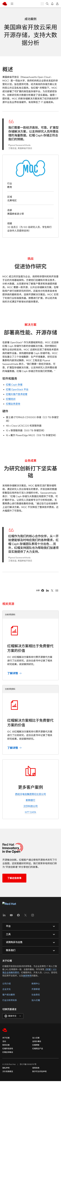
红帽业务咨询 (13, 403)
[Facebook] (18, 916)
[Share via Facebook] (42, 590)
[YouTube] (11, 916)
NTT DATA (30, 812)
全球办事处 (36, 1041)
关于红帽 (5, 1038)
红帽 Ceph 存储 (14, 384)
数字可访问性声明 (39, 1071)
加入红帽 (36, 1000)
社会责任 (36, 994)
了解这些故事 (14, 878)
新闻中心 (36, 983)
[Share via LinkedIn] (47, 590)
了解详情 (12, 673)
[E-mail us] (57, 590)
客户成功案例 (8, 994)
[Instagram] (32, 916)
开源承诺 (36, 989)
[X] (25, 916)
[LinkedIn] (4, 916)
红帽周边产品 (37, 1048)
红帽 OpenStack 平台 (17, 389)
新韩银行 (30, 800)
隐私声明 (5, 1068)
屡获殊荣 (27, 975)
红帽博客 (35, 1045)
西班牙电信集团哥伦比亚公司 (30, 794)
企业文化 (6, 989)
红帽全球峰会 (7, 1052)
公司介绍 (6, 983)
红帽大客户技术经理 (16, 394)
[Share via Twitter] (52, 590)
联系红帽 (5, 1045)
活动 (4, 1041)
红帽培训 (10, 399)
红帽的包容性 (7, 1048)
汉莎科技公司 (30, 806)
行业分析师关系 (9, 1000)
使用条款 (35, 1068)
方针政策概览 (7, 1071)
